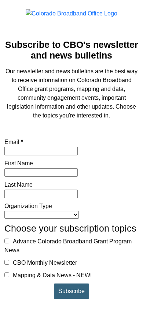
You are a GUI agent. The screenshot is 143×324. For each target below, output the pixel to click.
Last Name (18, 185)
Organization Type (28, 206)
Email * (13, 142)
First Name (18, 163)
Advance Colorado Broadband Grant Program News (68, 245)
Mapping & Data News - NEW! (51, 275)
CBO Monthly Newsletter (44, 263)
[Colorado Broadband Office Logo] (71, 13)
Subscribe (71, 291)
